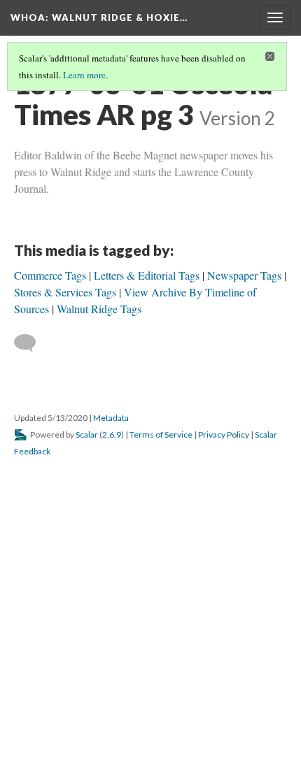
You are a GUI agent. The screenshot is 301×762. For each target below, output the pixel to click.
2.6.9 (111, 434)
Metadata (111, 417)
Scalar (87, 434)
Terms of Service (161, 434)
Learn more (84, 75)
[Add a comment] (31, 343)
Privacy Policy (223, 434)
